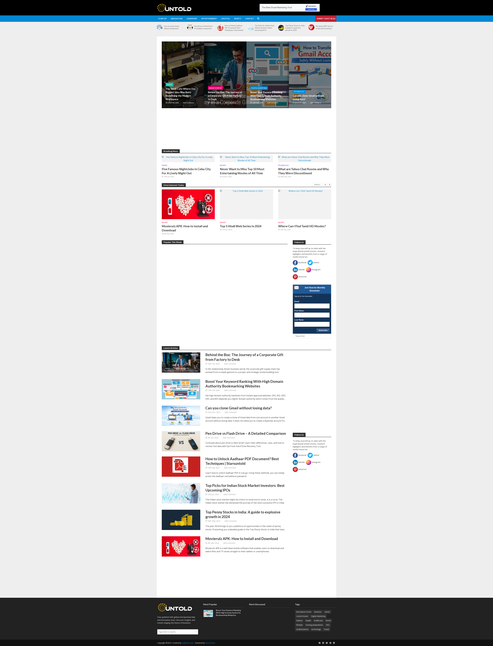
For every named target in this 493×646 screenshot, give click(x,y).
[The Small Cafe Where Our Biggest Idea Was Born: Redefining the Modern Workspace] (197, 74)
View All (317, 185)
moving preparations (314, 625)
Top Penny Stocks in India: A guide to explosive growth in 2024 (264, 28)
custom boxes (302, 616)
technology (316, 629)
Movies (223, 165)
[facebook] (319, 643)
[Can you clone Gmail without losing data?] (324, 74)
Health (308, 620)
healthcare (318, 620)
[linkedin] (334, 643)
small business (302, 629)
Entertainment (209, 18)
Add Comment (188, 103)
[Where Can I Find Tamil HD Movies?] (304, 204)
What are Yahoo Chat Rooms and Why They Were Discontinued (303, 171)
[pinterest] (330, 643)
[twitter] (323, 643)
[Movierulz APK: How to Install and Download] (281, 27)
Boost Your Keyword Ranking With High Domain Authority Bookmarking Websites (266, 96)
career (327, 612)
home (328, 620)
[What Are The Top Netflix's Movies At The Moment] (311, 27)
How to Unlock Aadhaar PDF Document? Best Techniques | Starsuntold (203, 28)
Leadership (192, 18)
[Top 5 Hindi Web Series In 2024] (246, 204)
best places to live (303, 612)
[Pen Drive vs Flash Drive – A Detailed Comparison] (159, 27)
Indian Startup (215, 88)
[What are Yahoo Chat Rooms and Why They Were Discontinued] (304, 158)
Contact (249, 18)
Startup (162, 18)
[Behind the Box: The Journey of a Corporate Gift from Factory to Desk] (239, 74)
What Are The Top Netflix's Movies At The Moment (326, 27)
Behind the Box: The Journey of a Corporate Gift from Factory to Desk (225, 96)
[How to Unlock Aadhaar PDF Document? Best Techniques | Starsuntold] (190, 28)
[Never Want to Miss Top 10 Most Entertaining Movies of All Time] (246, 158)
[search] (196, 631)
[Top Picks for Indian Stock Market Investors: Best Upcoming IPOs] (220, 28)
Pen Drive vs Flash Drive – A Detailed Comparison (173, 27)
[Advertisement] (239, 131)
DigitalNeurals (187, 643)
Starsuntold (210, 643)
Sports (237, 18)
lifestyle (299, 625)
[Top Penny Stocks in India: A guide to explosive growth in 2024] (251, 28)
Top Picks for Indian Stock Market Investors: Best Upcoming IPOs (234, 28)
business (317, 612)
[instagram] (327, 643)
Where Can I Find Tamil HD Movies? (302, 226)
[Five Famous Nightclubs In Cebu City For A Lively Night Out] (188, 158)
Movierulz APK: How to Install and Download (294, 27)
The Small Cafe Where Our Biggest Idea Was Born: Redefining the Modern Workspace (181, 94)
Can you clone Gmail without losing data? (308, 97)
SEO (327, 625)
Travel (169, 84)
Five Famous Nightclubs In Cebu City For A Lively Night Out (186, 171)
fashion (299, 620)
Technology (299, 91)
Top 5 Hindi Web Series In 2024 (240, 226)
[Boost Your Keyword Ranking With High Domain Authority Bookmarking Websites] (281, 74)
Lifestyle (225, 18)
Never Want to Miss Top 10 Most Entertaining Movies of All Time (242, 171)
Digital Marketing (259, 88)
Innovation (176, 18)
